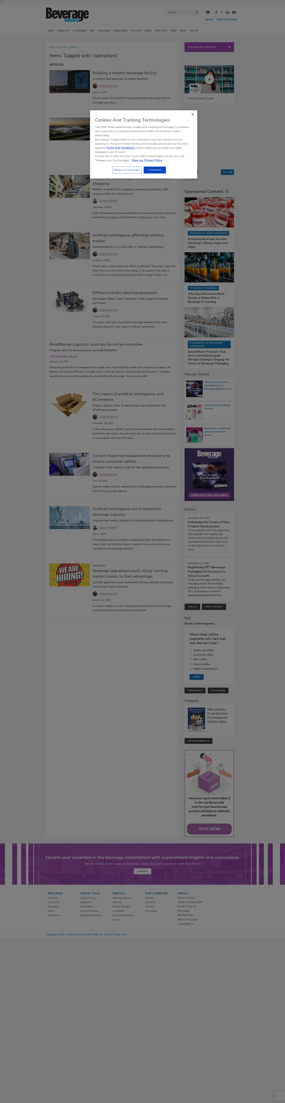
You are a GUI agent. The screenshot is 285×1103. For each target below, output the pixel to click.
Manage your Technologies (127, 170)
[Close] (192, 114)
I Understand (155, 170)
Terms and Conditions (120, 148)
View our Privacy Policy (147, 160)
